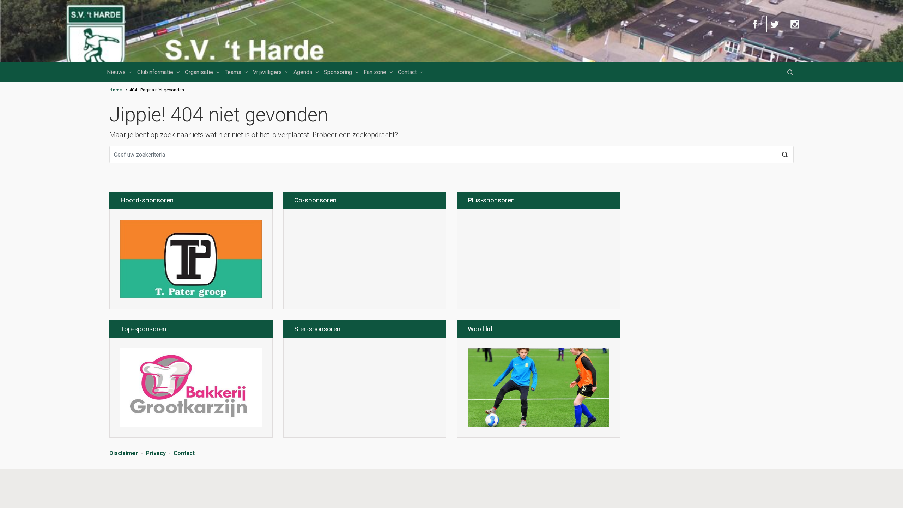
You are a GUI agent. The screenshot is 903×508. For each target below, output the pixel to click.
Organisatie (199, 72)
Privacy (156, 453)
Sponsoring (338, 72)
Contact (407, 72)
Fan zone (375, 72)
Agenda (302, 72)
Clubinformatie (155, 72)
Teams (233, 72)
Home (115, 89)
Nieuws (116, 72)
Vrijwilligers (267, 72)
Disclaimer (123, 453)
